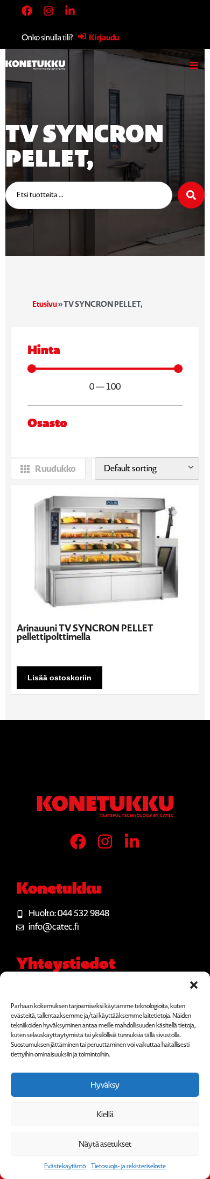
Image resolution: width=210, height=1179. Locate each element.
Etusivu (44, 304)
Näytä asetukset (105, 1144)
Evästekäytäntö (65, 1166)
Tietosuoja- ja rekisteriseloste (128, 1166)
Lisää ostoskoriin (59, 677)
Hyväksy (105, 1085)
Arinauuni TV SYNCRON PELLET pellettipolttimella (85, 632)
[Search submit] (191, 195)
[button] (193, 985)
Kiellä (105, 1114)
